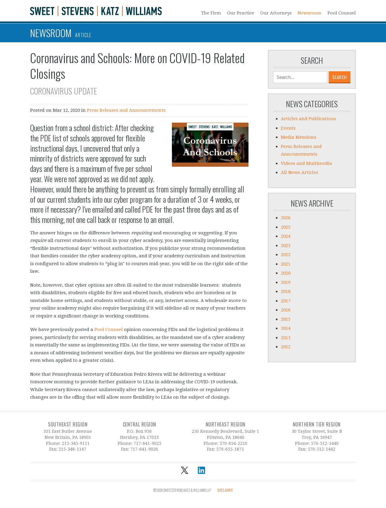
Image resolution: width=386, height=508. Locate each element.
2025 (285, 227)
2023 (285, 245)
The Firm (211, 12)
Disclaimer (225, 490)
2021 (285, 264)
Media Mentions (298, 137)
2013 (285, 337)
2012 (285, 346)
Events (288, 128)
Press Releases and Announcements (126, 110)
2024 (285, 236)
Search (312, 60)
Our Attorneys (276, 12)
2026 (285, 217)
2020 (285, 273)
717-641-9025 (147, 443)
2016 (285, 310)
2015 (285, 319)
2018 (285, 291)
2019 (285, 282)
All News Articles (299, 172)
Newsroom (309, 12)
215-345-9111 (76, 443)
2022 (285, 254)
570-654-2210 (233, 443)
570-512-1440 (325, 443)
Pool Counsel (341, 12)
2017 (285, 301)
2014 (285, 328)
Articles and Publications (308, 118)
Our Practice (240, 12)
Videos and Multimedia (306, 163)
